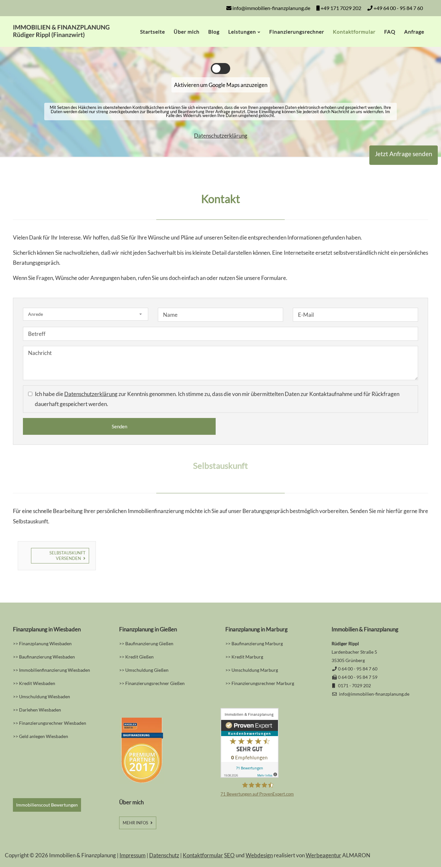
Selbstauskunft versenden (67, 555)
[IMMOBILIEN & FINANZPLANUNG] (61, 36)
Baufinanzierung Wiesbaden (47, 656)
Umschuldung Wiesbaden (44, 696)
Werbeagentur (323, 855)
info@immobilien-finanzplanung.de (271, 8)
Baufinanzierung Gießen (149, 643)
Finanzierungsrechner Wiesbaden (52, 723)
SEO (229, 855)
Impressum (132, 855)
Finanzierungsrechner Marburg (262, 683)
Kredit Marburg (247, 656)
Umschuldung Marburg (254, 670)
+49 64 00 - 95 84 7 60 (398, 8)
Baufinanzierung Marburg (257, 643)
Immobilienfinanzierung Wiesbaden (54, 670)
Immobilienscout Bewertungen (47, 805)
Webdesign (259, 855)
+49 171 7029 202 (340, 8)
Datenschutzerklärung (220, 135)
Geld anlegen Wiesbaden (43, 736)
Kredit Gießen (139, 656)
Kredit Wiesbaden (37, 683)
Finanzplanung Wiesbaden (45, 643)
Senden (119, 426)
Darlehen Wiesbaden (40, 709)
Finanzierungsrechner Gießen (155, 683)
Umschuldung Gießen (147, 670)
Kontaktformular (203, 855)
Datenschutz (164, 855)
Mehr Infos (136, 822)
